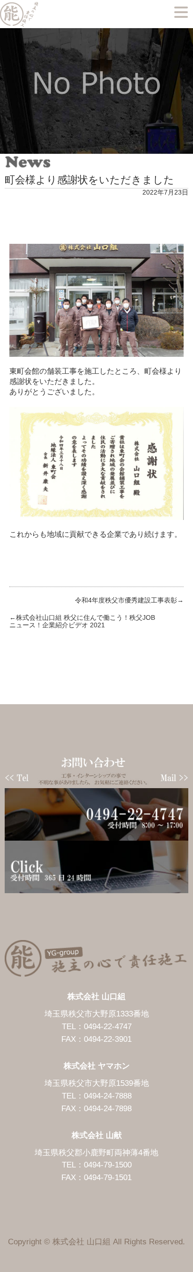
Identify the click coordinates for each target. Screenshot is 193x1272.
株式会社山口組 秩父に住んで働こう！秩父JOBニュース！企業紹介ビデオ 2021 (82, 621)
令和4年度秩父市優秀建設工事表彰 (126, 600)
